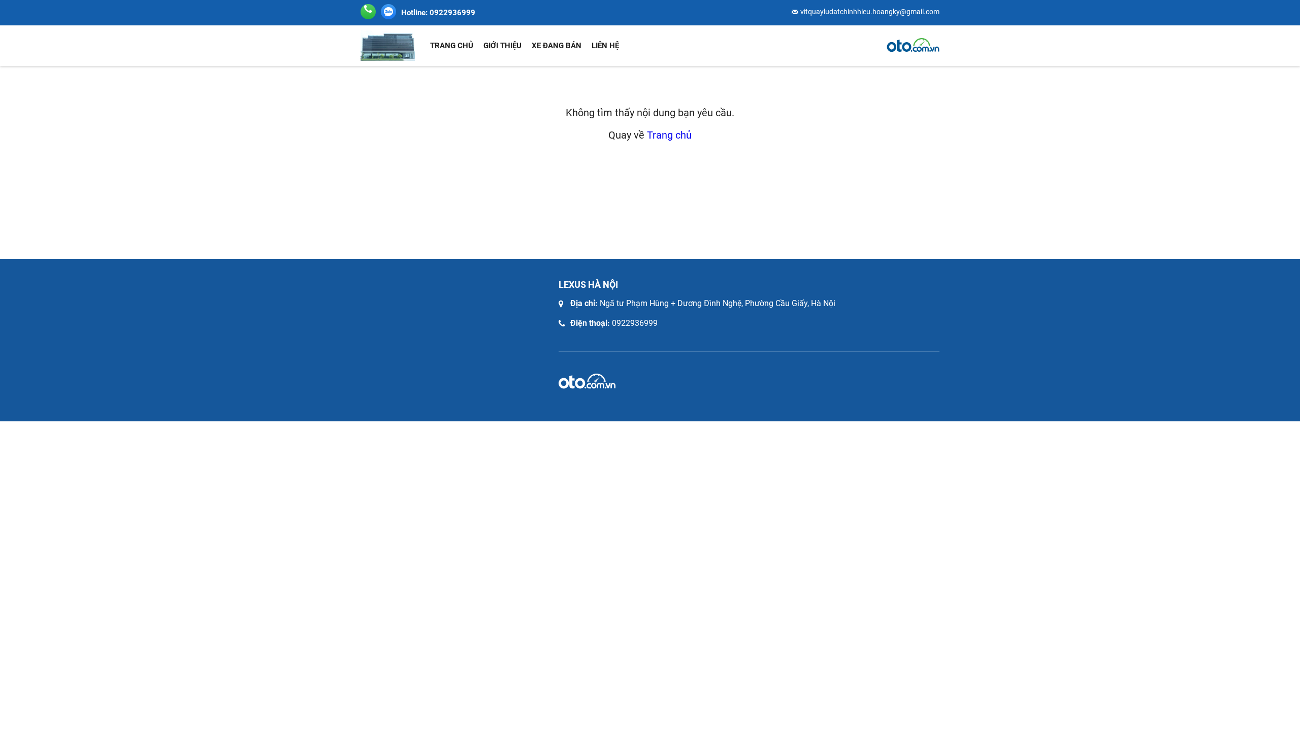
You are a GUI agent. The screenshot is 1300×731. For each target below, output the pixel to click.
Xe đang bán (556, 45)
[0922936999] (388, 11)
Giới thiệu (502, 45)
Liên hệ (605, 45)
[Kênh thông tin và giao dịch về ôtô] (913, 45)
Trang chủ (451, 45)
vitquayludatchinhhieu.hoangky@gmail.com (869, 12)
